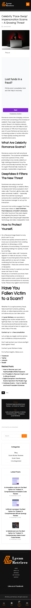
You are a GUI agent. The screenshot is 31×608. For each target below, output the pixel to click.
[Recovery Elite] (8, 4)
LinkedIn (4, 360)
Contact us (5, 332)
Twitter (4, 358)
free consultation (19, 332)
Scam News (16, 458)
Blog (7, 392)
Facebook (5, 356)
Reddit (4, 362)
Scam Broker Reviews (16, 455)
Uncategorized (16, 461)
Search (24, 435)
